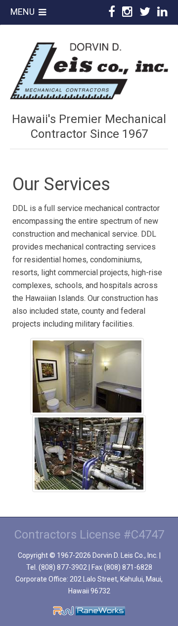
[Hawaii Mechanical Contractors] (89, 70)
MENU (24, 11)
